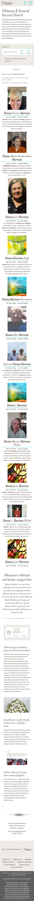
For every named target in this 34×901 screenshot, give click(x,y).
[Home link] (7, 3)
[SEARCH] (28, 51)
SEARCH (5, 47)
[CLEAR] (22, 51)
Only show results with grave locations (15, 60)
